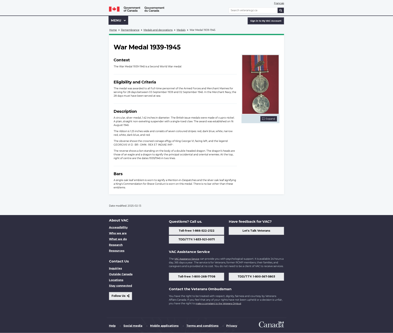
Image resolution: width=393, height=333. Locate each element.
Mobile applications (164, 325)
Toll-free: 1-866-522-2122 (196, 230)
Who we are (118, 233)
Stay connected (120, 285)
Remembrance (130, 30)
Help (112, 325)
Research (116, 245)
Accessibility (118, 227)
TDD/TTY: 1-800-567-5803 (256, 276)
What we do (118, 239)
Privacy (231, 325)
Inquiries (115, 268)
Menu (116, 20)
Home (113, 30)
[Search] (281, 10)
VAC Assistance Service (186, 259)
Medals (181, 30)
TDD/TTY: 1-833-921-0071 (196, 239)
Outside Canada (120, 274)
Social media (132, 325)
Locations (116, 280)
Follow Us (122, 297)
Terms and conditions (202, 325)
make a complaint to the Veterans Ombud (218, 303)
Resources (116, 250)
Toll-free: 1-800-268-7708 (196, 276)
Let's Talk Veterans (256, 230)
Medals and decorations (158, 30)
